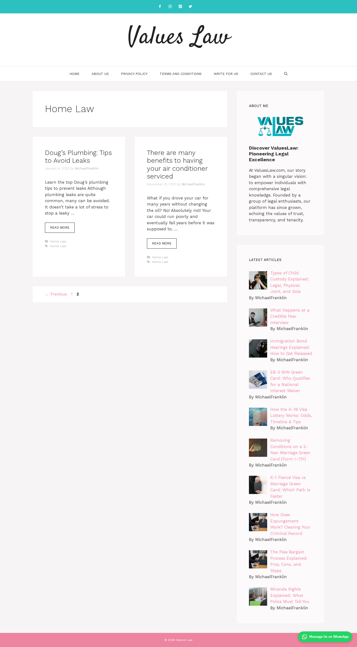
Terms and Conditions (181, 74)
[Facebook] (160, 6)
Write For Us (226, 74)
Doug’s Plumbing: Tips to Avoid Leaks (78, 156)
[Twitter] (190, 6)
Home (74, 74)
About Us (100, 74)
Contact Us (261, 74)
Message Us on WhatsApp (328, 636)
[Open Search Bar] (286, 73)
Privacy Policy (134, 74)
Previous (56, 294)
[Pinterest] (180, 6)
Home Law (58, 241)
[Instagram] (170, 6)
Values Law (178, 37)
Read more (59, 227)
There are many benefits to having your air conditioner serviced (177, 164)
